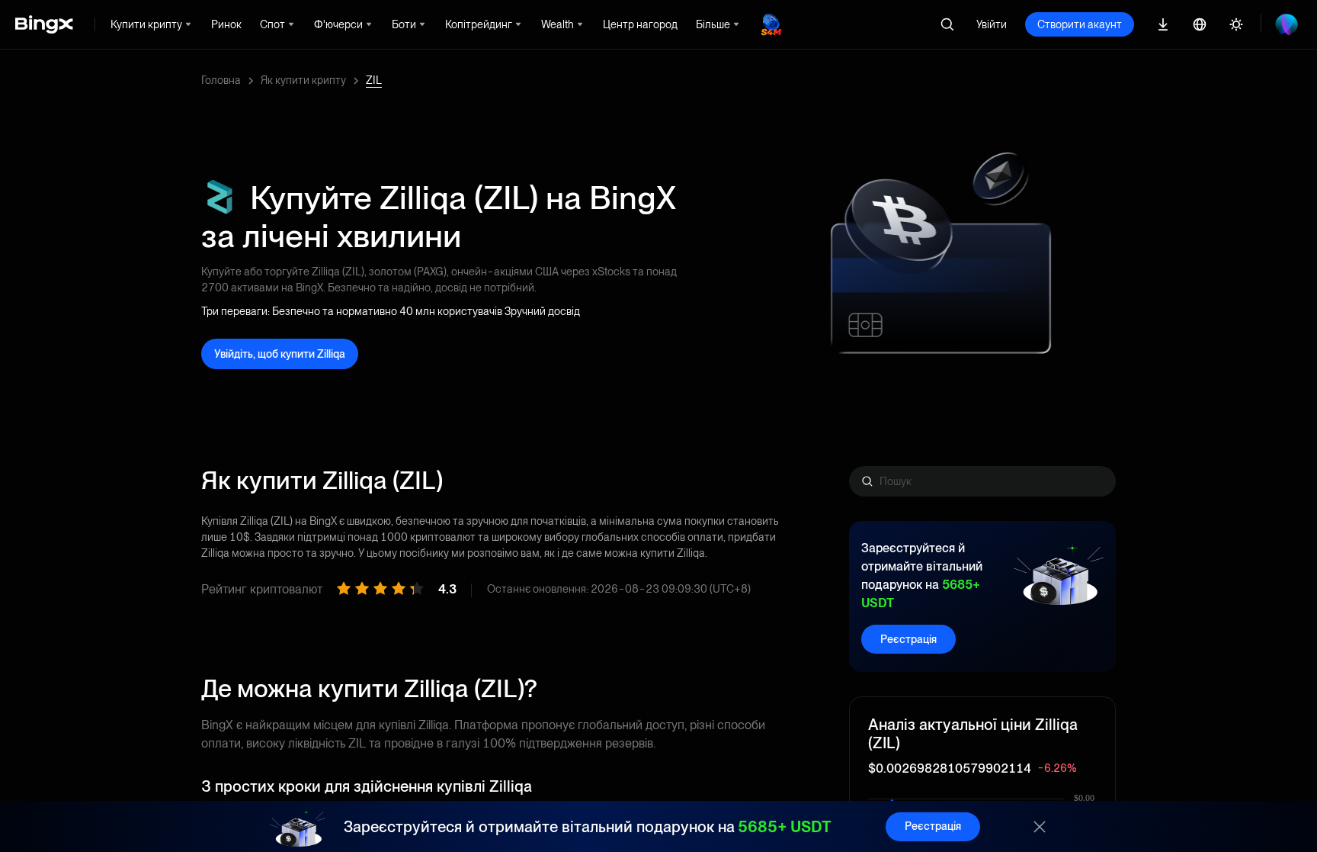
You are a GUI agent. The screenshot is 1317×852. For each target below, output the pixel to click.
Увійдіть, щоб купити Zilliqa (279, 354)
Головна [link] (221, 80)
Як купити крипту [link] (303, 80)
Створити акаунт (1079, 24)
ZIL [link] (374, 80)
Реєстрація (908, 639)
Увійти (991, 24)
